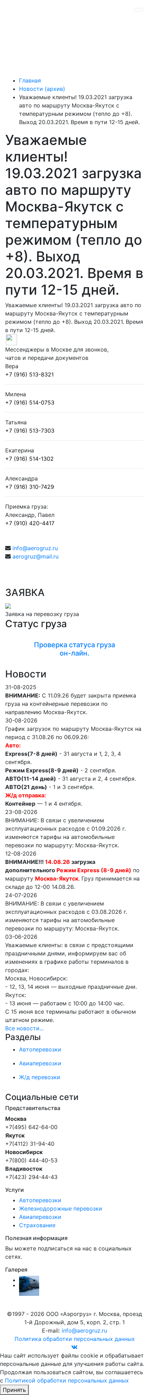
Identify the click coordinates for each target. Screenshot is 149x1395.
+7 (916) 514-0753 (29, 402)
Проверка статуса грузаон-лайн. (74, 649)
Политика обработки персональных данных (75, 1338)
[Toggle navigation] (138, 9)
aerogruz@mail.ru (35, 556)
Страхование (37, 1225)
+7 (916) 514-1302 (29, 458)
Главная (30, 80)
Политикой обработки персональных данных (67, 1380)
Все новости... (24, 1028)
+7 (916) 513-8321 (29, 374)
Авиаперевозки (40, 1216)
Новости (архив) (42, 88)
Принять (14, 1389)
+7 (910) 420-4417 (29, 523)
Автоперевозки (40, 1200)
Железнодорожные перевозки (60, 1208)
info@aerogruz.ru (35, 548)
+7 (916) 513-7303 (29, 430)
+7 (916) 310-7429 (29, 486)
